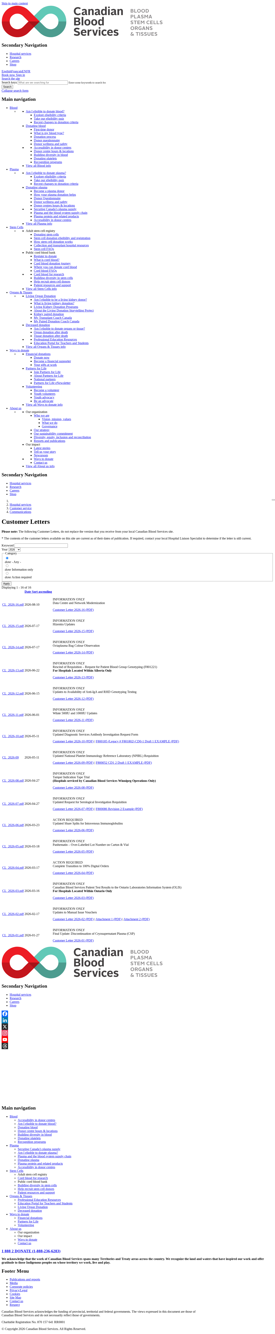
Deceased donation (38, 325)
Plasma (14, 169)
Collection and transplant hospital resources (61, 245)
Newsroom (41, 455)
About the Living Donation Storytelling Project (64, 310)
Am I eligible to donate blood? (45, 111)
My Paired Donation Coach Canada (56, 321)
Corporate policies (21, 1286)
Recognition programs (48, 162)
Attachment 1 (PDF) (109, 919)
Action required (22, 577)
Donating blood (36, 126)
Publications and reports (25, 1279)
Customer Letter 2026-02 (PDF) (73, 919)
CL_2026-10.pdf (13, 736)
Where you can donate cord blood (55, 267)
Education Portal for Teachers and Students (61, 343)
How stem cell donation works (53, 241)
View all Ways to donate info (44, 404)
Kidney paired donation (49, 314)
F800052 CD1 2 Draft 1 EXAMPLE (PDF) (124, 762)
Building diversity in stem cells (53, 278)
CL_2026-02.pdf (13, 914)
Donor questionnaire (47, 140)
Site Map (15, 1297)
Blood (14, 107)
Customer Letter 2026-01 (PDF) (73, 940)
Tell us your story (45, 451)
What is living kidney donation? (54, 303)
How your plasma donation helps (55, 194)
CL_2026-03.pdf (13, 890)
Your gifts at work (45, 364)
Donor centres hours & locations (54, 205)
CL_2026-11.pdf (13, 714)
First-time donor (44, 129)
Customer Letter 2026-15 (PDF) (73, 631)
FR (28, 71)
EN (24, 71)
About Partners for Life (48, 375)
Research (15, 57)
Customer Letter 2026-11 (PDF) (73, 720)
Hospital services (20, 53)
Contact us (40, 462)
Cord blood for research (49, 274)
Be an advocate (43, 401)
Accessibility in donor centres (52, 147)
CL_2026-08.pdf (13, 780)
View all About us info (40, 466)
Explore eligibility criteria (50, 115)
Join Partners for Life (47, 372)
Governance (49, 426)
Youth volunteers (44, 393)
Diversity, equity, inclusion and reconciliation (62, 437)
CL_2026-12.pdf (13, 693)
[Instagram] (137, 1033)
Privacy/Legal (18, 1290)
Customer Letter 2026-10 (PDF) (73, 741)
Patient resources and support (52, 285)
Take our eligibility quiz (49, 118)
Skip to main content (15, 3)
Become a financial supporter (52, 361)
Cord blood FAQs (45, 270)
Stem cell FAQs (44, 249)
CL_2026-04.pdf (13, 867)
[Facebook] (137, 1014)
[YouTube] (137, 1039)
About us (15, 408)
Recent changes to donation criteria (56, 122)
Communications (20, 512)
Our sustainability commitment (53, 433)
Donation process (45, 136)
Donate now (42, 357)
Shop (13, 64)
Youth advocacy (44, 397)
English (6, 71)
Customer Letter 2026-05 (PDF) (73, 851)
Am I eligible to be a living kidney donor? (60, 299)
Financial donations (38, 354)
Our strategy (42, 430)
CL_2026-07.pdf (13, 803)
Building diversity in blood (51, 154)
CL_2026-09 (10, 757)
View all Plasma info (39, 223)
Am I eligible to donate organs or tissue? (59, 328)
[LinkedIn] (137, 1020)
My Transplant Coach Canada (53, 317)
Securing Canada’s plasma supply (55, 209)
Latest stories (42, 448)
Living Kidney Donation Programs (56, 307)
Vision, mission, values (56, 419)
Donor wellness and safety (50, 144)
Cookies (15, 1294)
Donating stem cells (46, 234)
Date (38, 591)
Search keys (9, 82)
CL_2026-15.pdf (13, 626)
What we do (49, 422)
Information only (22, 569)
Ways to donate (19, 350)
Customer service (21, 508)
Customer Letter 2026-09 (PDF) (73, 762)
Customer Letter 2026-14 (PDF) (73, 652)
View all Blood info (38, 165)
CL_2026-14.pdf (13, 647)
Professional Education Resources (55, 339)
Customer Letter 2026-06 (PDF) (73, 830)
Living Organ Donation (41, 296)
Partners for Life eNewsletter (52, 383)
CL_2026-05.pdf (13, 846)
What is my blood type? (49, 133)
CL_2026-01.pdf (13, 935)
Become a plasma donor (49, 191)
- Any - (16, 562)
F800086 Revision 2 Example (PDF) (119, 809)
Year (4, 549)
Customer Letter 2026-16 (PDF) (73, 609)
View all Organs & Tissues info (46, 346)
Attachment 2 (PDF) (137, 919)
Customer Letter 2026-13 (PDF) (73, 677)
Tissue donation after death (51, 336)
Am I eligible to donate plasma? (46, 173)
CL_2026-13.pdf (13, 670)
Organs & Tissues (21, 292)
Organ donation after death (51, 332)
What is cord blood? (46, 259)
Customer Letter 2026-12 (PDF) (73, 698)
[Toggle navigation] (273, 499)
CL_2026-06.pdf (13, 825)
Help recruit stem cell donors (52, 281)
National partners (45, 379)
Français (16, 71)
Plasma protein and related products (56, 216)
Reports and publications (49, 441)
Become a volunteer (46, 390)
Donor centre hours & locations (54, 151)
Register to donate (45, 256)
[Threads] (137, 1046)
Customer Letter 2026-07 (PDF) (73, 809)
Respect (15, 1304)
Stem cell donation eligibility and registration (62, 238)
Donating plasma (36, 187)
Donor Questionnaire (47, 198)
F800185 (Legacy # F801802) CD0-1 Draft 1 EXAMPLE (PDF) (137, 741)
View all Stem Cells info (41, 288)
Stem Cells (16, 227)
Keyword (8, 545)
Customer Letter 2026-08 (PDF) (73, 787)
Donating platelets (45, 158)
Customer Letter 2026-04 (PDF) (73, 873)
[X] (137, 1026)
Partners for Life (36, 368)
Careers (14, 61)
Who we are (41, 415)
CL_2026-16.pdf (13, 604)
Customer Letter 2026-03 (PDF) (73, 898)
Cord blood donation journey (52, 263)
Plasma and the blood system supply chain (60, 212)
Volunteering (34, 386)
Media (14, 1283)
